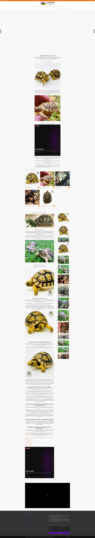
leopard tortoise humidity (29, 443)
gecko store (29, 434)
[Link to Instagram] (90, 3)
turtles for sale (37, 435)
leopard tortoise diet (29, 445)
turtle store (42, 435)
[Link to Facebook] (89, 3)
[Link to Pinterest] (92, 3)
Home (25, 515)
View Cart (88, 0)
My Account (26, 520)
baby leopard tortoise (28, 308)
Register (92, 0)
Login (90, 0)
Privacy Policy (26, 524)
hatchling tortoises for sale (33, 423)
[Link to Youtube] (91, 3)
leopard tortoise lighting (31, 439)
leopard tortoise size (28, 438)
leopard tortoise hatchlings (42, 398)
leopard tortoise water (29, 444)
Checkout (26, 519)
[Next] (94, 31)
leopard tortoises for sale (47, 31)
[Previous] (0, 31)
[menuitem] (87, 0)
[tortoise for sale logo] (47, 3)
